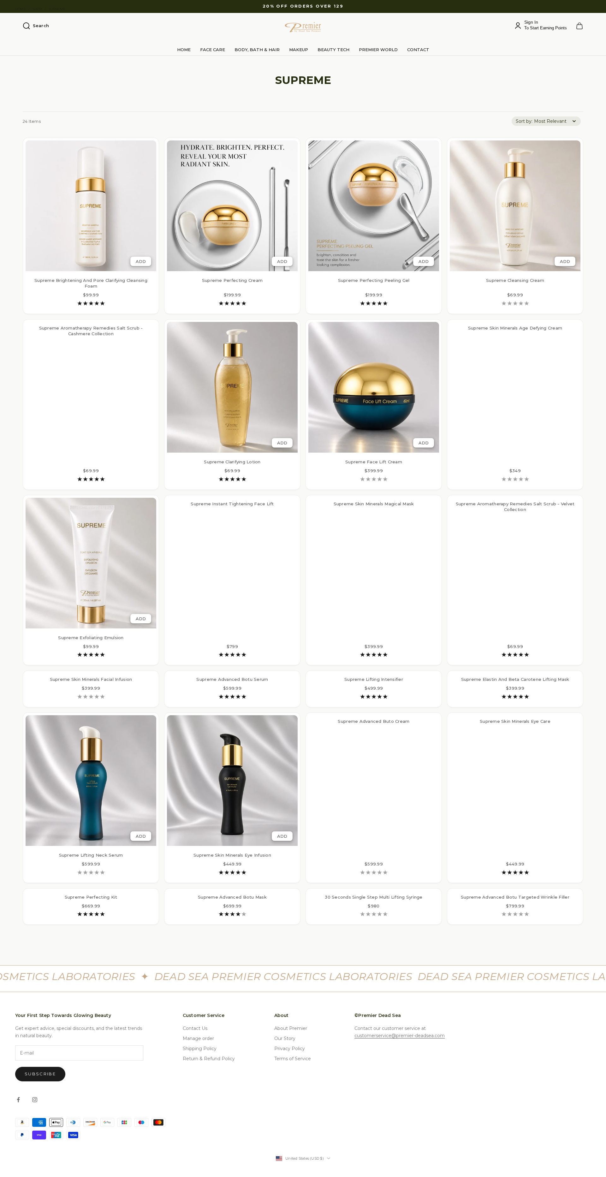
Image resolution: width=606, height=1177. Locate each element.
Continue (241, 619)
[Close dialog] (418, 500)
